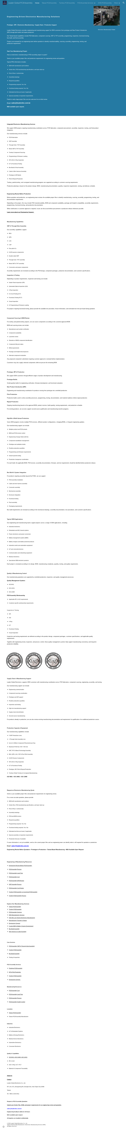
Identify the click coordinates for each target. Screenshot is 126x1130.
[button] (123, 2)
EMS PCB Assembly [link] (105, 3)
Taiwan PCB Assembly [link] (49, 3)
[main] (48, 58)
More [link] (116, 3)
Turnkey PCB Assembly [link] (67, 3)
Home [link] (37, 3)
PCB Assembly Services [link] (85, 3)
